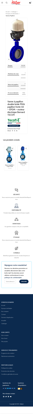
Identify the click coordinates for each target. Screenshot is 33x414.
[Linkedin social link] (17, 131)
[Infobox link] (16, 252)
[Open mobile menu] (2, 2)
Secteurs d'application (7, 317)
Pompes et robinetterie (12, 13)
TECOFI (23, 65)
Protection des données (8, 371)
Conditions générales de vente (9, 374)
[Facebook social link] (12, 131)
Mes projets (4, 341)
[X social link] (14, 131)
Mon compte (4, 335)
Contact (3, 314)
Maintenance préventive (7, 356)
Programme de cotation (7, 353)
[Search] (6, 2)
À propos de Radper (6, 308)
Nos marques (5, 311)
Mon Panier (4, 338)
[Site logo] (17, 2)
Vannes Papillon (10, 15)
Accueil (8, 12)
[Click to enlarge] (9, 59)
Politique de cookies (6, 368)
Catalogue (14, 12)
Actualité (3, 320)
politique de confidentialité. (13, 277)
